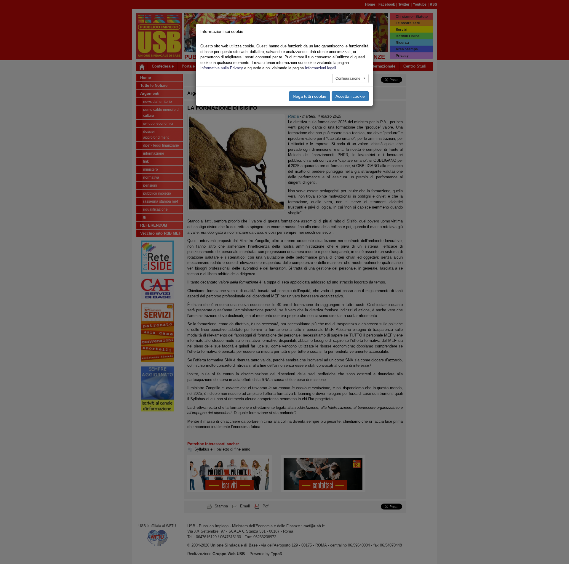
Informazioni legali (320, 68)
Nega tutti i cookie (309, 96)
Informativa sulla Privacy (221, 68)
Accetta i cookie (350, 96)
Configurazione (348, 78)
